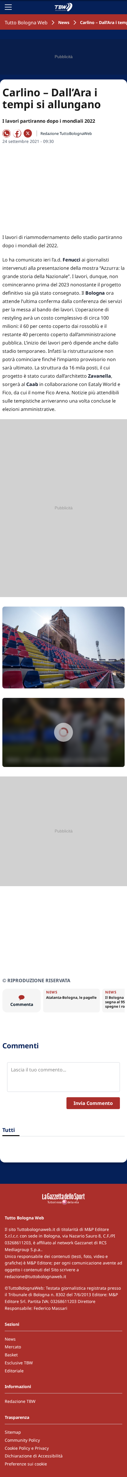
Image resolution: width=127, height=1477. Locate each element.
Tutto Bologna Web (26, 22)
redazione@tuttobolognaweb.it (35, 1276)
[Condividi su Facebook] (17, 133)
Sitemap (13, 1432)
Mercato (13, 1347)
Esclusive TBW (19, 1363)
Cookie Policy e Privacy (27, 1448)
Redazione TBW (20, 1401)
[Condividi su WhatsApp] (6, 133)
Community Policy (22, 1440)
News (63, 22)
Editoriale (14, 1371)
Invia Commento (93, 1103)
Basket (11, 1355)
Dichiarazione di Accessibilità (34, 1456)
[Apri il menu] (8, 7)
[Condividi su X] (28, 133)
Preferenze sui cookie (26, 1464)
